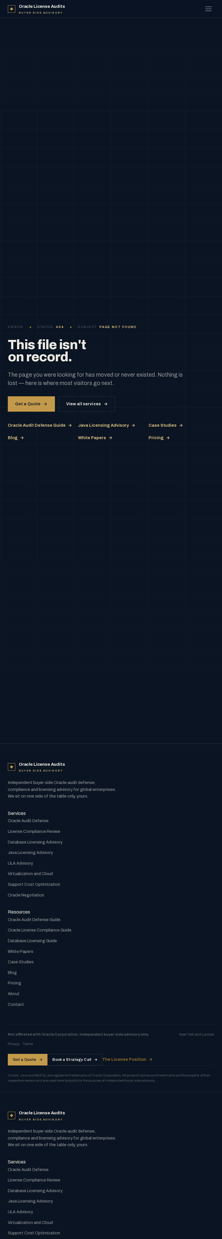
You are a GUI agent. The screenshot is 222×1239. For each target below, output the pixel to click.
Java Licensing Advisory (106, 425)
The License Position (127, 1059)
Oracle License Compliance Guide (39, 930)
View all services (87, 404)
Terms (28, 1044)
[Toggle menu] (208, 9)
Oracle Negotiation (26, 895)
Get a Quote (31, 404)
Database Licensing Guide (32, 940)
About (14, 993)
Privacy (14, 1044)
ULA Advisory (20, 863)
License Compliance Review (34, 831)
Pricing (159, 437)
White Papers (95, 437)
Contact (16, 1004)
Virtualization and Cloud (30, 873)
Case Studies (166, 425)
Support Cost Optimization (34, 884)
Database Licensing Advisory (35, 842)
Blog (16, 437)
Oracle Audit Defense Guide (40, 425)
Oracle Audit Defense (28, 820)
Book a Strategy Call (74, 1060)
